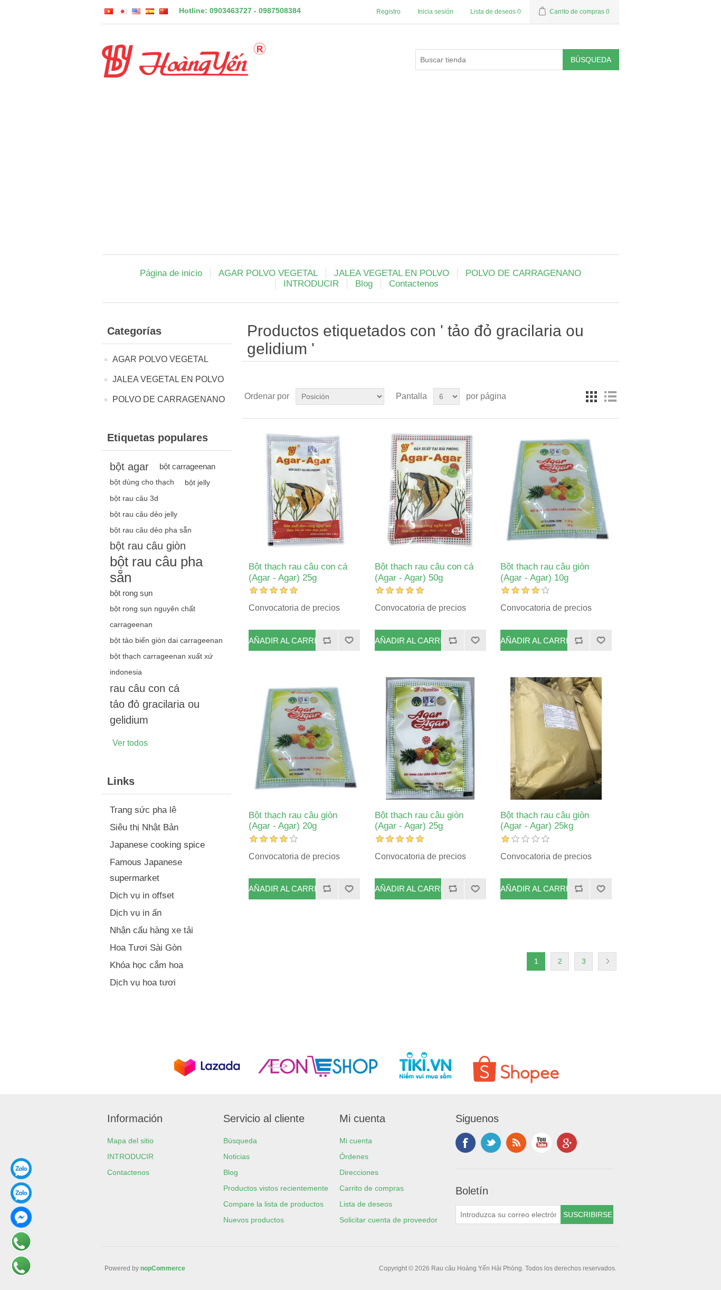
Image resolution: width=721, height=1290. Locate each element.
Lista (610, 396)
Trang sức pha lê (143, 810)
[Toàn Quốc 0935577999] (21, 1176)
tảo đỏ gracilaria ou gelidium (155, 712)
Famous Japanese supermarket (146, 870)
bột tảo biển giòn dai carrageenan (166, 640)
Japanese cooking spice (157, 845)
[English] (136, 11)
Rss (516, 1143)
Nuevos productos (253, 1220)
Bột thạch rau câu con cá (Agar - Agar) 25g (298, 572)
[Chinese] (163, 11)
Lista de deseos (365, 1204)
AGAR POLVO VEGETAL (268, 273)
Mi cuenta (355, 1140)
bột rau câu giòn (148, 546)
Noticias (236, 1156)
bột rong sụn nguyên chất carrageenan (152, 617)
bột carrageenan (187, 466)
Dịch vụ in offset (142, 895)
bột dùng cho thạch (142, 482)
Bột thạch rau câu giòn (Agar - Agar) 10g (544, 572)
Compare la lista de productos (273, 1204)
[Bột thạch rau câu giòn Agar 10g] (556, 490)
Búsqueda (240, 1140)
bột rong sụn (131, 593)
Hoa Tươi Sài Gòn (146, 948)
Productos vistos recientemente (275, 1188)
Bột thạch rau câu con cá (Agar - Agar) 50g (424, 572)
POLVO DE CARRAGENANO (523, 273)
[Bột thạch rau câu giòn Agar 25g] (430, 738)
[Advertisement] (360, 175)
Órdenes (353, 1156)
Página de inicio (171, 273)
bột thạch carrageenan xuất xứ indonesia (161, 664)
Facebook (466, 1143)
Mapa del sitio (130, 1140)
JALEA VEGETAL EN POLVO (391, 273)
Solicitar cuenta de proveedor (388, 1220)
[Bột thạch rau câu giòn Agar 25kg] (556, 738)
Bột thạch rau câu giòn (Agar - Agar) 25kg (544, 820)
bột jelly (197, 482)
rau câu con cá (144, 688)
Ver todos (130, 742)
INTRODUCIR (311, 284)
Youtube (542, 1143)
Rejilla (591, 396)
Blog (364, 284)
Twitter (491, 1143)
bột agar (129, 466)
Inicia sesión (435, 11)
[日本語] (122, 11)
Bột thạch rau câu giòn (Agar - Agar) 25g (419, 820)
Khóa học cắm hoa (146, 965)
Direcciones (358, 1172)
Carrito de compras (371, 1188)
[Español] (150, 11)
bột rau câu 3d (134, 498)
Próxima (607, 961)
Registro (388, 11)
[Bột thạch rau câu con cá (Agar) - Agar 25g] (304, 490)
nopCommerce (162, 1268)
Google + (567, 1143)
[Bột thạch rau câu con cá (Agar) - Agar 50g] (430, 490)
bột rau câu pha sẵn (156, 569)
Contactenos (414, 284)
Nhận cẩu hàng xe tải (151, 930)
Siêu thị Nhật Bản (144, 827)
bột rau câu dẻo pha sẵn (151, 530)
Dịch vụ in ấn (136, 913)
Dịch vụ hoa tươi (143, 983)
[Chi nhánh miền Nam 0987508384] (21, 1201)
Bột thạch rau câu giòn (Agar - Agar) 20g (293, 820)
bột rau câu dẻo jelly (143, 514)
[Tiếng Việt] (108, 11)
